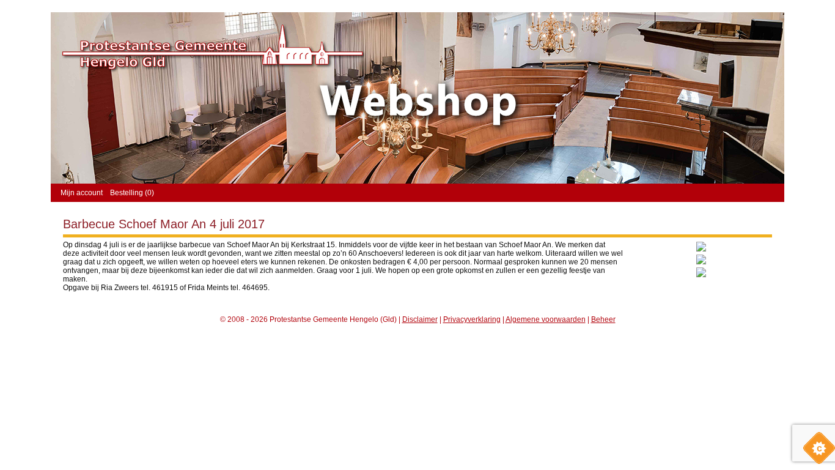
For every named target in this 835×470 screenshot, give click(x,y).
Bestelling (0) (132, 192)
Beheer (603, 319)
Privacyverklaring (472, 319)
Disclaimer (420, 319)
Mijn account (82, 192)
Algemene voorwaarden (546, 319)
